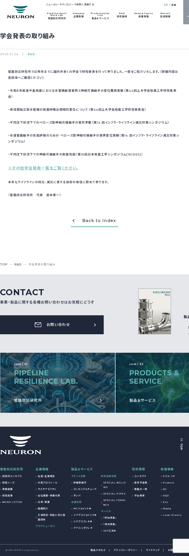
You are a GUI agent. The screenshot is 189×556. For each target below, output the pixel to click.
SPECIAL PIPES (114, 493)
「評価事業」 (110, 517)
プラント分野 (78, 476)
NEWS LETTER (12, 502)
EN (173, 5)
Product (168, 482)
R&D (166, 495)
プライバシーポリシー (126, 550)
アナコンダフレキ (83, 527)
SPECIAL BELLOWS (114, 485)
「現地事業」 (110, 524)
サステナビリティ (47, 489)
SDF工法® (109, 530)
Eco (165, 502)
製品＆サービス (82, 469)
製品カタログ (98, 550)
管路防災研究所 (11, 469)
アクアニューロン (45, 526)
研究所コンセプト (12, 476)
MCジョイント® (82, 508)
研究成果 (7, 495)
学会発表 (139, 495)
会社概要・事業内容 (49, 495)
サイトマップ (153, 550)
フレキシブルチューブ (85, 489)
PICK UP (169, 476)
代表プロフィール (47, 482)
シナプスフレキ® (83, 521)
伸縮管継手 (80, 482)
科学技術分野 (109, 476)
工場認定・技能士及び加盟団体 (51, 517)
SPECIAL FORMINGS (114, 502)
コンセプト (140, 476)
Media (167, 508)
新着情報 (167, 469)
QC (165, 489)
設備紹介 (43, 508)
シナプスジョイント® (85, 515)
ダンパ (77, 495)
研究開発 (138, 469)
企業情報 (42, 469)
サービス (106, 511)
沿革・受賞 (44, 502)
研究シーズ (8, 482)
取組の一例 (141, 489)
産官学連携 (141, 482)
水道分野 (76, 502)
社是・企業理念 (46, 476)
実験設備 (7, 489)
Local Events (172, 515)
